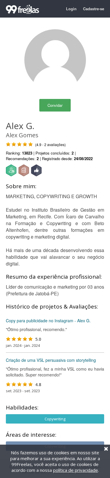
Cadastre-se (93, 8)
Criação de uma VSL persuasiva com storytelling (51, 360)
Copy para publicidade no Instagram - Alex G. (48, 320)
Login (71, 8)
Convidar (55, 105)
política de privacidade (75, 470)
